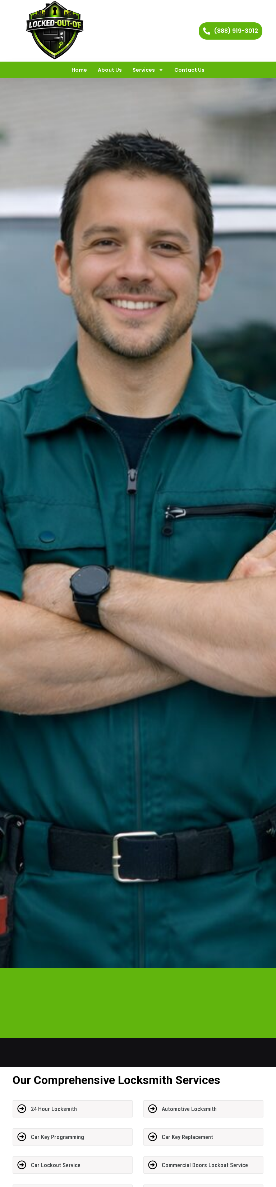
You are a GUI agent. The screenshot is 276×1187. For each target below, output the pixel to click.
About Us (110, 69)
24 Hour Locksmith (54, 1109)
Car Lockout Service (55, 1165)
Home (79, 69)
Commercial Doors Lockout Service (205, 1165)
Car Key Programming (57, 1137)
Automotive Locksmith (189, 1109)
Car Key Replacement (187, 1137)
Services (144, 69)
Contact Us (189, 69)
